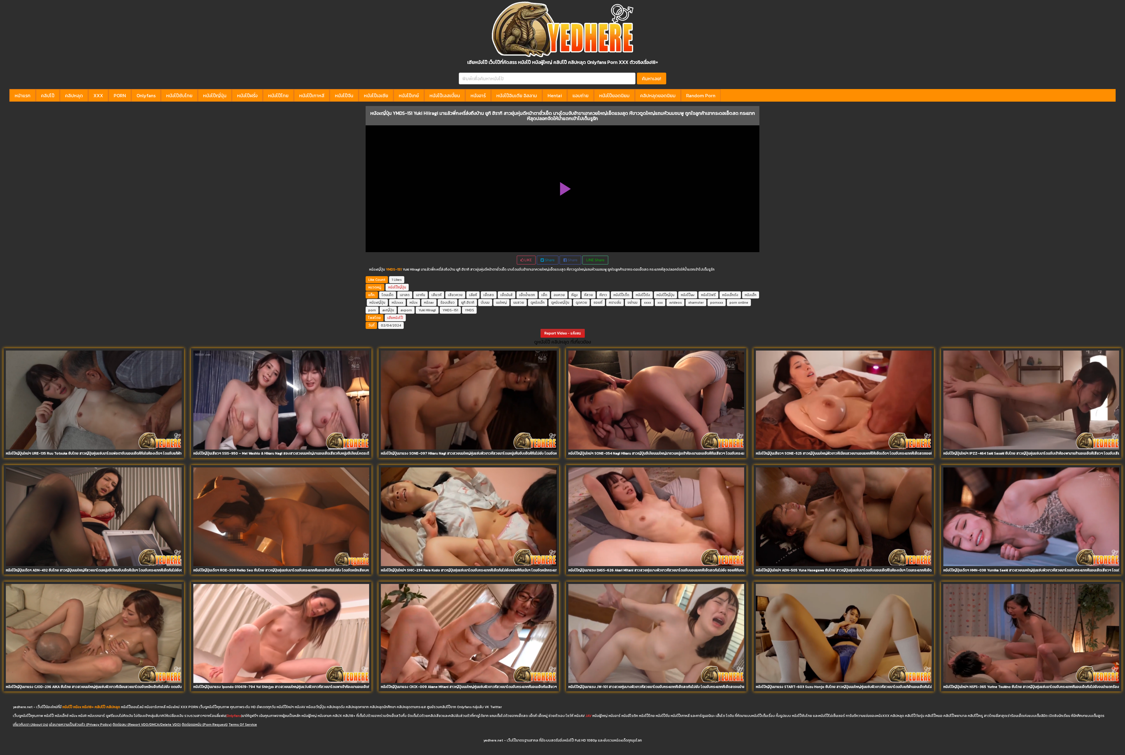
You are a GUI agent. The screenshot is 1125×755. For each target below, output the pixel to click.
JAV (589, 715)
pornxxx (716, 302)
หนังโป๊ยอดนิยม (614, 95)
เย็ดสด (488, 295)
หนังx (413, 302)
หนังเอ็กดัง (730, 295)
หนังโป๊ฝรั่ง (247, 95)
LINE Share (595, 260)
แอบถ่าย (580, 95)
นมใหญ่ (501, 302)
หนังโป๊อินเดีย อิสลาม (516, 95)
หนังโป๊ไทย (278, 95)
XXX (98, 95)
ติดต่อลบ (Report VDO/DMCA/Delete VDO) (146, 724)
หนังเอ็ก (750, 295)
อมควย (559, 295)
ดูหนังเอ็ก (538, 302)
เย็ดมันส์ (506, 295)
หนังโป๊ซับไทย (179, 95)
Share (549, 260)
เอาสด (405, 295)
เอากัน (420, 295)
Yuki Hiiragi (427, 310)
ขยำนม (633, 302)
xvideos (675, 302)
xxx (660, 302)
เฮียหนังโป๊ (395, 317)
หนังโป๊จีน (344, 95)
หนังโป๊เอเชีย (376, 95)
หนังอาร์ (478, 95)
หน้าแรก (22, 95)
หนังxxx (397, 302)
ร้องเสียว (447, 302)
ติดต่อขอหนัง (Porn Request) (205, 724)
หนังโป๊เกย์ (409, 95)
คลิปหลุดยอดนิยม (658, 95)
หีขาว (603, 295)
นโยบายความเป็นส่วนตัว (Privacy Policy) (80, 724)
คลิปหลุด (74, 95)
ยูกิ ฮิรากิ (467, 302)
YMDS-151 (450, 310)
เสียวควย (455, 295)
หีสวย (588, 295)
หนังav (429, 302)
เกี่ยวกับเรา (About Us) (30, 724)
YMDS (469, 310)
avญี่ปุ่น (388, 310)
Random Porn (700, 95)
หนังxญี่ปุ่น (377, 302)
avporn (406, 310)
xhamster (696, 302)
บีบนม (485, 302)
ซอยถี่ (598, 302)
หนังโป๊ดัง (643, 295)
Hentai (555, 95)
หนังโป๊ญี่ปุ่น (214, 95)
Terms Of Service (243, 724)
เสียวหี (437, 295)
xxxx (647, 302)
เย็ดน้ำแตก (527, 295)
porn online (738, 302)
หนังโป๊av (688, 295)
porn (372, 310)
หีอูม (574, 295)
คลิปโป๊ (47, 95)
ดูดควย (581, 302)
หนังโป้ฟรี (708, 295)
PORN (120, 95)
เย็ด (544, 295)
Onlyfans (146, 95)
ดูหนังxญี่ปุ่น (560, 302)
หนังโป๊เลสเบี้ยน (444, 95)
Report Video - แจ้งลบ (562, 333)
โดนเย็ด (387, 295)
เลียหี (473, 295)
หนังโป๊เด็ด (621, 295)
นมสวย (518, 302)
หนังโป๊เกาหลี (311, 95)
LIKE (528, 260)
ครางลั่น (615, 302)
